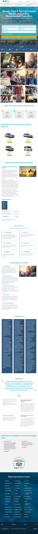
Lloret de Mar (8, 496)
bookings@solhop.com (5, 528)
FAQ (36, 524)
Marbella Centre (29, 498)
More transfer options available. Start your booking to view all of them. (9, 220)
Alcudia (7, 480)
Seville (7, 514)
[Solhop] (6, 1)
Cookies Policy (24, 532)
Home (2, 524)
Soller (27, 514)
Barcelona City (8, 483)
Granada (7, 493)
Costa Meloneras (29, 488)
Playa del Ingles (18, 507)
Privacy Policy (19, 532)
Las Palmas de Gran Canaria (29, 493)
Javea (17, 493)
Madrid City (8, 498)
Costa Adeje (18, 488)
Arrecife (27, 480)
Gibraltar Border (28, 490)
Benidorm (27, 483)
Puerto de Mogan (19, 509)
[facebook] (33, 528)
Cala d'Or (7, 485)
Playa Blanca (18, 504)
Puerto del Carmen (29, 509)
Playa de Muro (8, 507)
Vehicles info (9, 142)
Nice (7, 504)
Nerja (27, 501)
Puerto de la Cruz (9, 509)
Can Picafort (8, 488)
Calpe (27, 485)
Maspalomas (8, 501)
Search (19, 37)
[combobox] (10, 26)
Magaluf (17, 498)
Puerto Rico (18, 511)
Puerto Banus (28, 507)
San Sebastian (28, 511)
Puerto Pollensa (9, 511)
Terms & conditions (14, 532)
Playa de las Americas (28, 504)
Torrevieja (8, 516)
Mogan (17, 501)
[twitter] (34, 528)
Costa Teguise (8, 490)
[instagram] (36, 528)
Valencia (27, 516)
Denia (17, 490)
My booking (13, 524)
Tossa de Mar (18, 516)
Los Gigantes (28, 496)
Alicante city (18, 480)
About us (25, 524)
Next (36, 447)
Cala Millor (18, 485)
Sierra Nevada (18, 514)
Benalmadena (18, 483)
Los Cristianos (18, 496)
